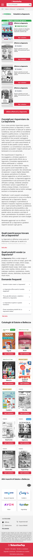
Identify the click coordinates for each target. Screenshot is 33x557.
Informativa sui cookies (22, 551)
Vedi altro (4, 247)
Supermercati (23, 521)
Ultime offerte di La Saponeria (16, 112)
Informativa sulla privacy (16, 554)
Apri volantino (22, 37)
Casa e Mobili (23, 525)
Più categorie (5, 528)
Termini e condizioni (22, 549)
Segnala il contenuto (9, 551)
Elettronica (8, 525)
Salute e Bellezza (10, 9)
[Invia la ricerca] (30, 4)
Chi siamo (13, 549)
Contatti (7, 549)
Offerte (7, 522)
